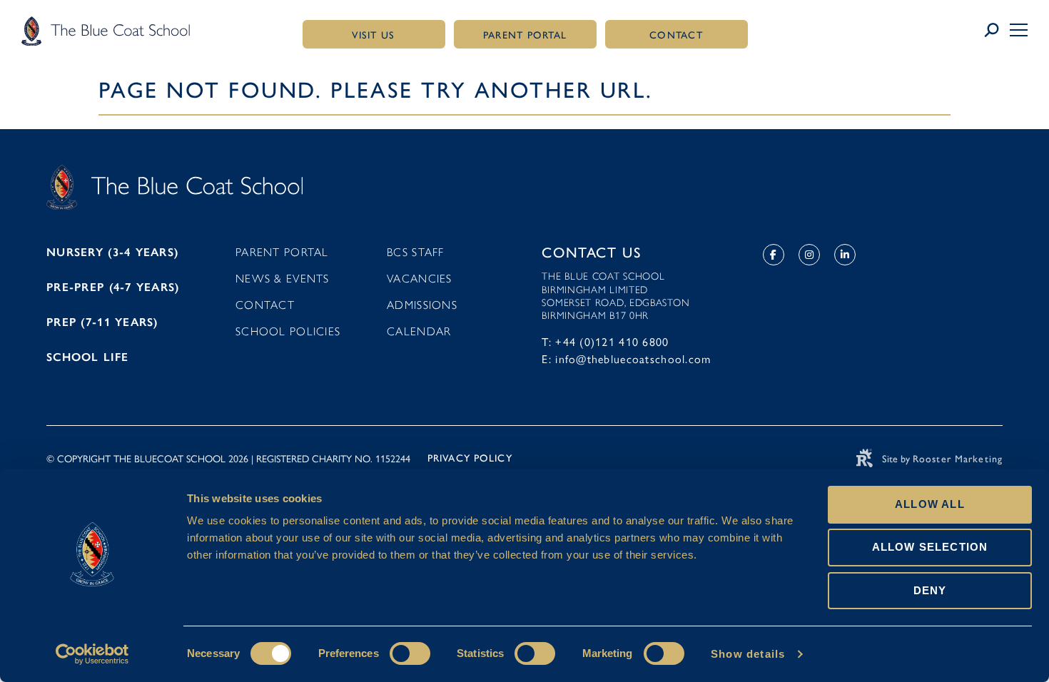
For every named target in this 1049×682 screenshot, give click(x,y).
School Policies (287, 331)
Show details (748, 654)
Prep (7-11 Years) (102, 322)
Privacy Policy (469, 458)
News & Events (282, 278)
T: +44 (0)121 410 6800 (605, 341)
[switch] (410, 653)
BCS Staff (416, 252)
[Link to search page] (996, 31)
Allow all (930, 504)
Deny (930, 590)
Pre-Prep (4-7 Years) (113, 287)
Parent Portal (282, 252)
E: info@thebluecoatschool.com (626, 358)
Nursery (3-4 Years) (112, 252)
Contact (265, 305)
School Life (87, 357)
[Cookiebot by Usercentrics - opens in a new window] (92, 654)
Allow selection (930, 547)
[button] (1019, 30)
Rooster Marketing (958, 459)
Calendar (419, 331)
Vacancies (419, 278)
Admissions (422, 305)
